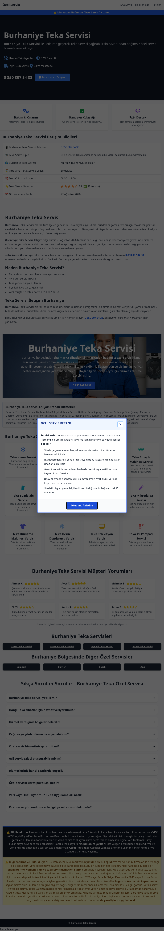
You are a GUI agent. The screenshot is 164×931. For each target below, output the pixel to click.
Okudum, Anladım (82, 505)
